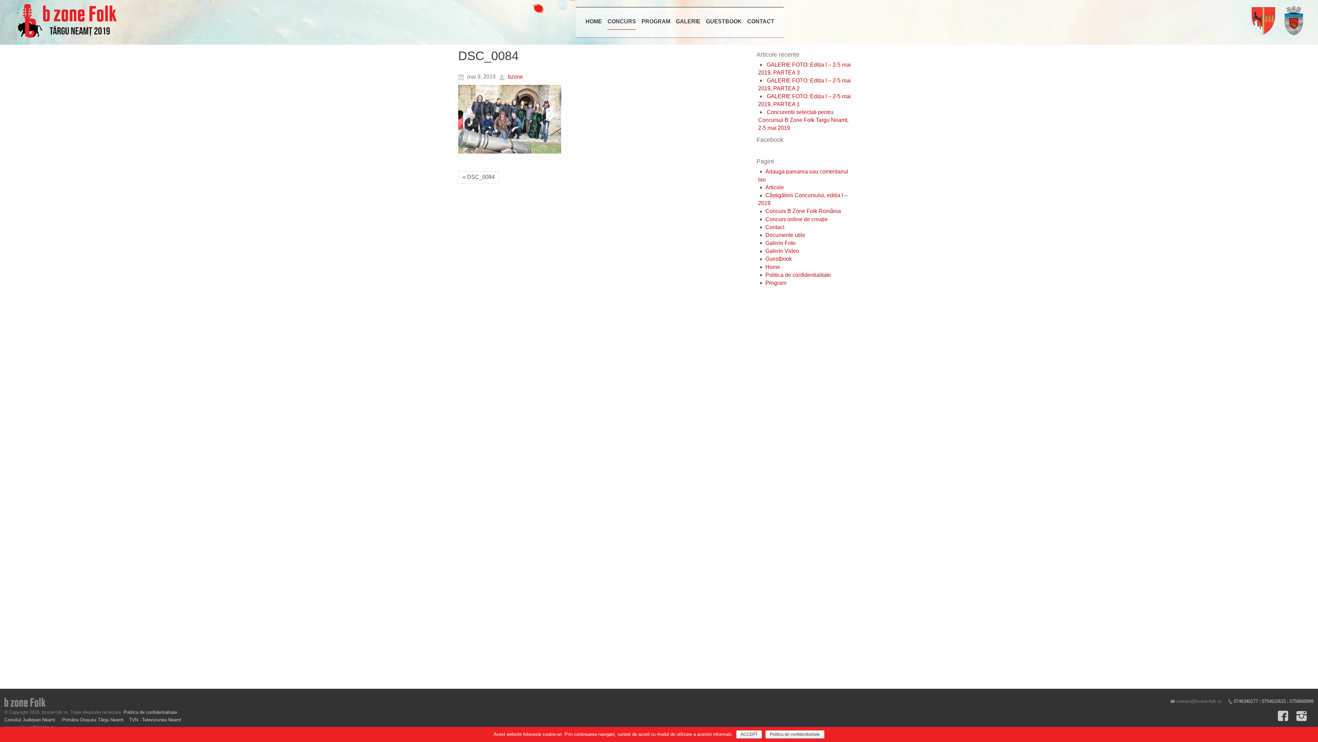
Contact (774, 227)
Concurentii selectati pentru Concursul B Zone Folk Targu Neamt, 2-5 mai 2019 (803, 120)
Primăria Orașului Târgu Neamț (93, 719)
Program (775, 283)
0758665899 (1302, 701)
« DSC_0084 (479, 177)
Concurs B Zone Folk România (803, 211)
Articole (774, 187)
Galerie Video (782, 251)
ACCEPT (749, 734)
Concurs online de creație (796, 219)
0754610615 (1274, 701)
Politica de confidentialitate (798, 275)
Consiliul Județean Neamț (30, 719)
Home (772, 267)
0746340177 (1246, 701)
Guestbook (778, 259)
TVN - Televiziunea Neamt (155, 719)
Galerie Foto (780, 243)
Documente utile (785, 235)
